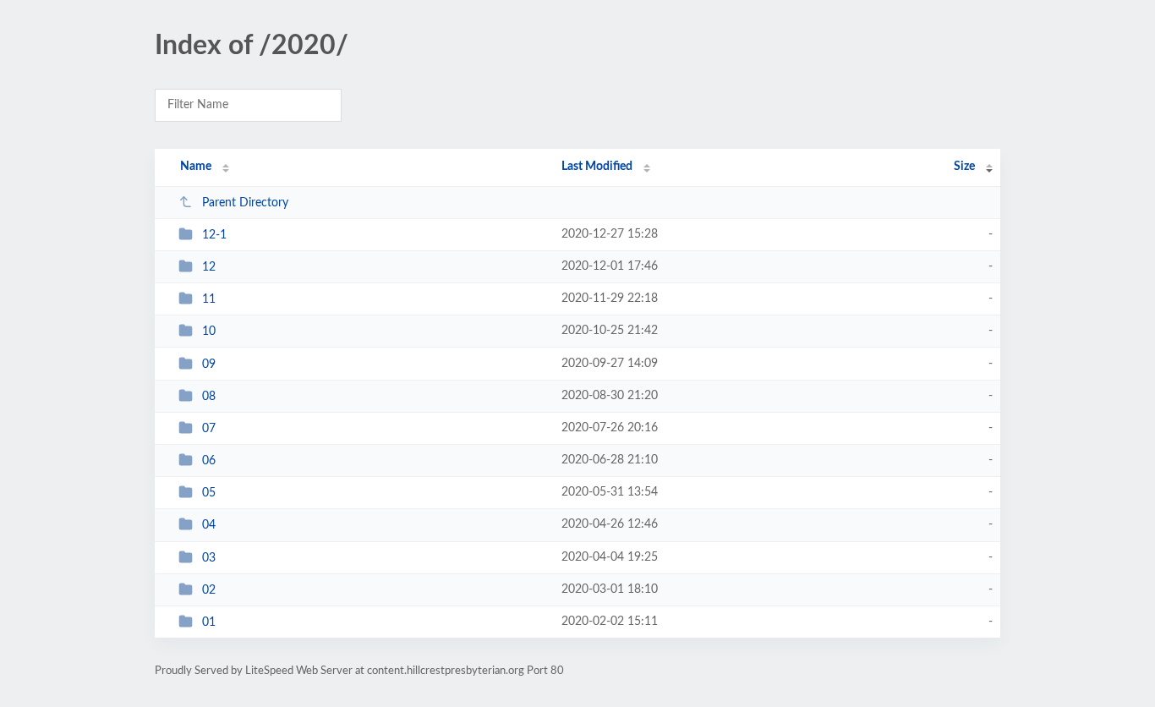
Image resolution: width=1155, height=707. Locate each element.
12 (209, 267)
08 (209, 397)
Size (964, 167)
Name (195, 167)
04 (209, 525)
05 (209, 493)
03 (209, 558)
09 (209, 364)
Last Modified (596, 167)
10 (209, 331)
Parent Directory (245, 203)
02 (209, 590)
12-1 (214, 235)
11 (209, 299)
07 (209, 429)
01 (209, 622)
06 (209, 461)
